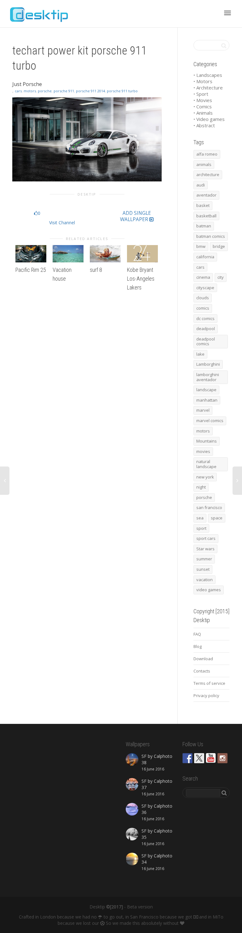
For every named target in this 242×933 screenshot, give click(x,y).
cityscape (205, 287)
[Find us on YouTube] (211, 758)
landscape (206, 389)
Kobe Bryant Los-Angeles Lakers (140, 278)
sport (201, 528)
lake (200, 354)
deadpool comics (205, 341)
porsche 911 (64, 91)
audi (200, 185)
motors (30, 91)
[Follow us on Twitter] (199, 758)
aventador (206, 195)
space (216, 518)
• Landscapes (207, 75)
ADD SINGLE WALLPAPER (135, 216)
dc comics (205, 318)
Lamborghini (208, 364)
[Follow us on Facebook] (187, 758)
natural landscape (206, 464)
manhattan (206, 400)
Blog (197, 646)
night (201, 487)
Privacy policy (206, 695)
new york (205, 477)
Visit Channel (62, 223)
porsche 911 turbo (122, 91)
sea (200, 518)
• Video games (209, 119)
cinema (203, 277)
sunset (203, 569)
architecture (207, 174)
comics (202, 308)
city (220, 277)
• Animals (203, 113)
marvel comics (209, 420)
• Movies (202, 100)
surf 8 (96, 269)
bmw (200, 246)
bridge (219, 246)
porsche (45, 91)
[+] (30, 253)
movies (203, 451)
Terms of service (209, 683)
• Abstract (204, 125)
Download (203, 658)
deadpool (205, 328)
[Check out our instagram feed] (222, 758)
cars (18, 91)
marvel (203, 410)
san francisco (209, 507)
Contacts (201, 671)
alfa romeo (206, 154)
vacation (204, 579)
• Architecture (208, 87)
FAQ (197, 634)
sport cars (206, 538)
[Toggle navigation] (227, 13)
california (205, 257)
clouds (202, 298)
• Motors (202, 81)
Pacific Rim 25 (30, 269)
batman (203, 226)
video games (208, 589)
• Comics (202, 106)
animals (203, 164)
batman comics (210, 236)
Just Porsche (27, 84)
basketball (206, 216)
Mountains (206, 441)
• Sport (200, 94)
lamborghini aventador (207, 377)
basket (203, 205)
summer (204, 559)
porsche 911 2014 (90, 91)
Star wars (205, 549)
